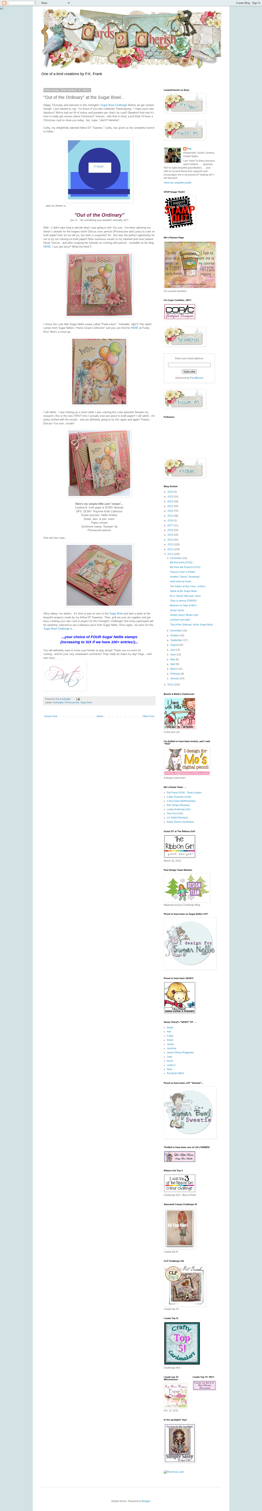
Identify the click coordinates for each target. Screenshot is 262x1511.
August (174, 644)
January (175, 678)
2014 (170, 539)
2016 (170, 530)
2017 (170, 525)
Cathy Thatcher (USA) (179, 797)
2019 (170, 515)
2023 (170, 496)
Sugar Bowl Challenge (113, 105)
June (173, 654)
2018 (170, 520)
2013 (170, 544)
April (173, 664)
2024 (170, 491)
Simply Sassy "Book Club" (184, 615)
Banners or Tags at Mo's (183, 605)
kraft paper (58, 702)
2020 (170, 510)
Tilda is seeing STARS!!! (183, 600)
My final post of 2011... (182, 562)
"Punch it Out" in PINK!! (182, 572)
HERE (47, 246)
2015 (170, 534)
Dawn (170, 1040)
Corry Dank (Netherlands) (181, 801)
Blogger (146, 1501)
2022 (170, 501)
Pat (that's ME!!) (175, 1073)
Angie (170, 1027)
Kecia (170, 1060)
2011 (170, 554)
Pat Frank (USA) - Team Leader (184, 792)
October (175, 635)
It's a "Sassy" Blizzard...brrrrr (185, 596)
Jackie (170, 1044)
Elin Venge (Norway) (178, 805)
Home (100, 716)
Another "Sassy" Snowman (185, 576)
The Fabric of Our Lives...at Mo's (187, 586)
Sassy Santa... (178, 610)
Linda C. (171, 1065)
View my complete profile (178, 182)
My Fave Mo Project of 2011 (185, 567)
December (176, 558)
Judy (169, 1056)
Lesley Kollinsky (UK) (179, 809)
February (175, 673)
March (174, 668)
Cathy (170, 1035)
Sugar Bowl (116, 613)
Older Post (148, 716)
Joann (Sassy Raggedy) (180, 1052)
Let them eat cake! (180, 619)
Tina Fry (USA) (175, 813)
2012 (170, 549)
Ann (169, 1031)
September (176, 640)
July (172, 649)
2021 (170, 506)
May (173, 659)
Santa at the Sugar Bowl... (184, 591)
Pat (189, 148)
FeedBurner (196, 377)
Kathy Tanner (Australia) (180, 821)
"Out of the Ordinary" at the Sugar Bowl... (192, 624)
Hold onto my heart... (181, 581)
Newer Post (50, 716)
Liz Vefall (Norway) (177, 817)
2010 (170, 684)
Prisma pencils (72, 702)
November (176, 630)
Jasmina (171, 1048)
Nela (169, 1069)
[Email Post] (77, 699)
